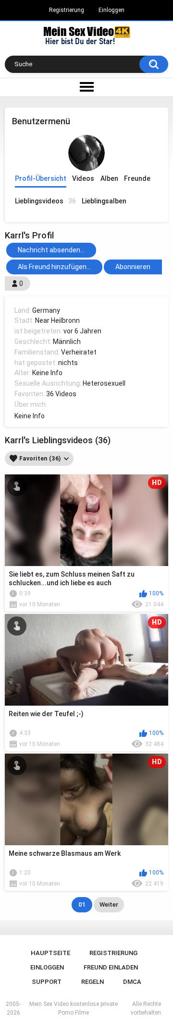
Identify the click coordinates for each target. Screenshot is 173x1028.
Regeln (92, 981)
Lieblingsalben (104, 201)
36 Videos (61, 394)
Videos (83, 178)
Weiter (108, 904)
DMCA (132, 981)
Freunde (137, 178)
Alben (109, 178)
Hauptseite (50, 953)
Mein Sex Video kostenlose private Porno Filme (73, 1008)
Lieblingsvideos (45, 201)
